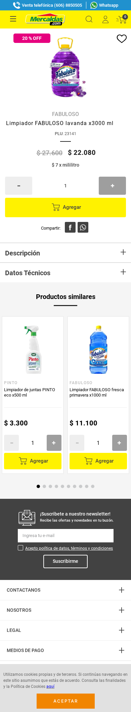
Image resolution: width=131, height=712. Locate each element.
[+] (112, 186)
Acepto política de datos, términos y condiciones (69, 548)
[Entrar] (105, 19)
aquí (50, 686)
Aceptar (65, 701)
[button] (89, 19)
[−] (18, 186)
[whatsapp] (83, 227)
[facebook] (70, 227)
